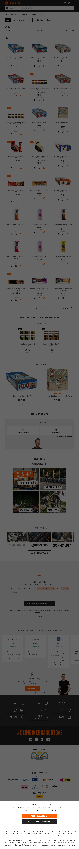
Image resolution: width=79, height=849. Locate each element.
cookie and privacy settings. (39, 810)
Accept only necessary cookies (39, 821)
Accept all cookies (38, 816)
